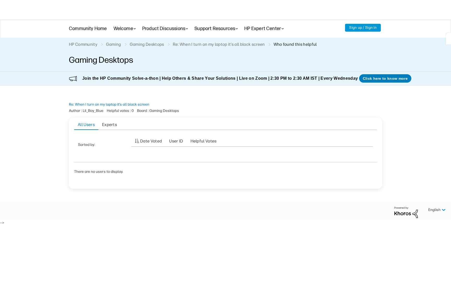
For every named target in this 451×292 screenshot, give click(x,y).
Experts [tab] (109, 124)
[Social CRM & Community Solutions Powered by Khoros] (406, 212)
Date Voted (151, 141)
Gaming (113, 44)
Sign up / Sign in (363, 27)
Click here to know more (385, 78)
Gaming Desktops (147, 44)
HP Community (83, 44)
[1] (448, 39)
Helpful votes (204, 141)
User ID (176, 141)
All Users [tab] (86, 124)
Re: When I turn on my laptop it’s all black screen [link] (219, 44)
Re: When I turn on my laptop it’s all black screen (109, 104)
